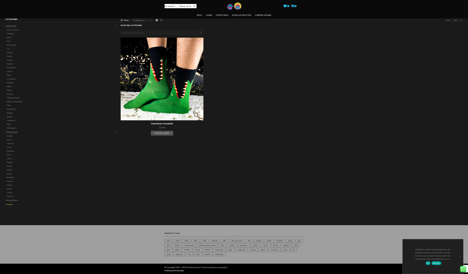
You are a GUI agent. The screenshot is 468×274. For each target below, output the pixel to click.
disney (275, 245)
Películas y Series (13, 98)
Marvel (207, 250)
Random (10, 113)
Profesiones (11, 109)
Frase (9, 75)
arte (299, 241)
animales (279, 241)
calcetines (244, 245)
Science (10, 185)
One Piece (274, 250)
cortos (265, 245)
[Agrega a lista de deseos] (198, 115)
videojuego (219, 254)
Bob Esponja (11, 45)
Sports (9, 189)
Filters (126, 20)
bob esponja (189, 245)
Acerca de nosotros (241, 15)
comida (255, 245)
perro (285, 250)
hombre (187, 250)
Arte (8, 41)
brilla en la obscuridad (207, 245)
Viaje (8, 124)
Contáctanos (222, 15)
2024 (186, 241)
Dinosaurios (11, 67)
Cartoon (10, 52)
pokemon (179, 254)
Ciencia (9, 56)
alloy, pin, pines (237, 241)
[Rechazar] (460, 256)
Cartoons (10, 143)
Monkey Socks (11, 132)
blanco (177, 245)
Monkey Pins (10, 26)
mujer (230, 250)
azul (168, 245)
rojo (189, 254)
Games (9, 158)
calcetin (232, 245)
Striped (9, 192)
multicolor (241, 250)
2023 (178, 241)
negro (263, 250)
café (222, 245)
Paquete (10, 181)
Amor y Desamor (13, 30)
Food (8, 155)
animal (269, 241)
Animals (10, 136)
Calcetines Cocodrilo (162, 124)
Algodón (214, 241)
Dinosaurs (10, 151)
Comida (9, 60)
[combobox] (162, 33)
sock (198, 254)
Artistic (9, 140)
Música (9, 90)
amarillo (258, 241)
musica (253, 250)
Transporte (11, 120)
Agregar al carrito (198, 110)
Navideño (10, 177)
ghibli (177, 250)
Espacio (10, 71)
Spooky (9, 117)
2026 (204, 241)
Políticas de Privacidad (174, 270)
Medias (9, 170)
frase (296, 245)
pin (293, 250)
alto (249, 241)
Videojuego (11, 128)
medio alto (219, 250)
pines (169, 254)
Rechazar (436, 263)
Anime (9, 37)
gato (168, 250)
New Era (10, 94)
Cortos (9, 147)
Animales (10, 34)
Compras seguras (263, 15)
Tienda (209, 15)
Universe (10, 196)
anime (290, 241)
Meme (9, 86)
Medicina (10, 83)
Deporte (10, 64)
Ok (428, 263)
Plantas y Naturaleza (14, 101)
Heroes (9, 166)
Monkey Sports (11, 200)
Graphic (10, 162)
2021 (169, 241)
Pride (9, 105)
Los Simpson (11, 79)
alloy (224, 241)
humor (197, 250)
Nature (9, 174)
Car (8, 49)
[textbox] (160, 33)
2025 (195, 241)
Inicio (199, 15)
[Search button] (194, 6)
